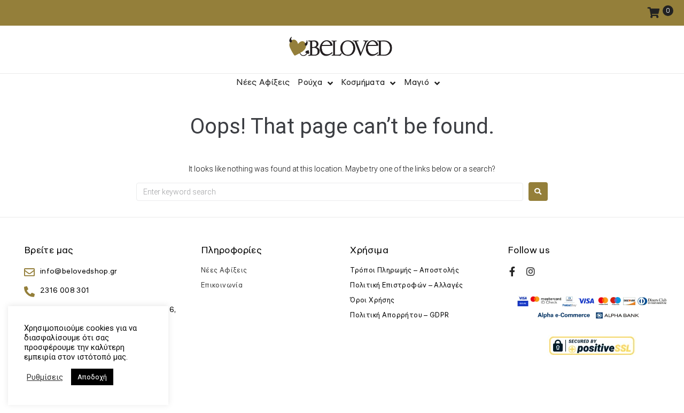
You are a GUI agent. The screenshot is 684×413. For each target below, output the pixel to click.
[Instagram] (530, 271)
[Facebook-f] (512, 271)
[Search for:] (329, 192)
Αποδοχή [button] (92, 377)
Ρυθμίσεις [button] (45, 377)
